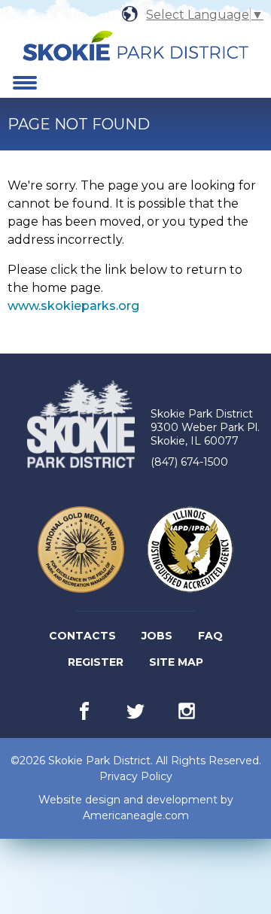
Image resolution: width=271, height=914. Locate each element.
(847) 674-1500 (189, 462)
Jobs (158, 638)
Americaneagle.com (136, 816)
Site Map (176, 662)
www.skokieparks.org (73, 306)
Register (97, 665)
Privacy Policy (135, 776)
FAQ (210, 635)
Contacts (82, 635)
